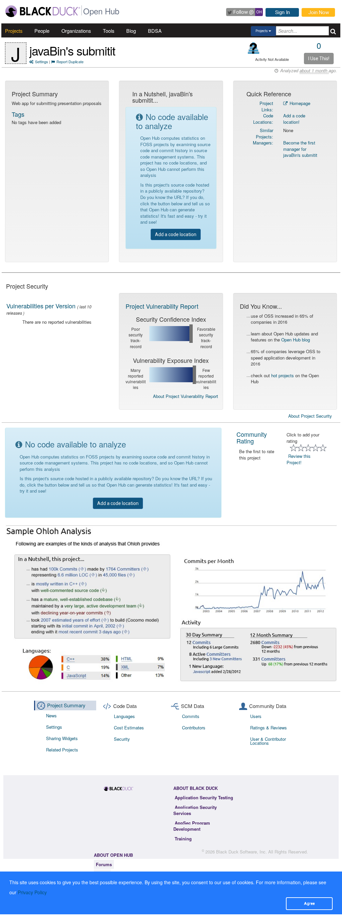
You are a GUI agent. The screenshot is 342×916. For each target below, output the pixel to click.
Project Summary (66, 705)
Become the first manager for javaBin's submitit (300, 148)
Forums (104, 864)
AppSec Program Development (191, 826)
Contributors (193, 727)
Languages (124, 716)
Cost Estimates (129, 727)
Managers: (263, 142)
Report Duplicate (69, 61)
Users (256, 716)
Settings (41, 61)
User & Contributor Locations (268, 741)
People (41, 30)
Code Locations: (263, 118)
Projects (13, 30)
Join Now (318, 12)
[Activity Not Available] (254, 48)
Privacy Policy (32, 892)
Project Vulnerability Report (162, 306)
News (51, 715)
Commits (190, 716)
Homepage (299, 103)
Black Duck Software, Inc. (241, 851)
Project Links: (266, 106)
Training (183, 838)
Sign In (282, 12)
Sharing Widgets (62, 738)
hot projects (282, 375)
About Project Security (310, 416)
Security (122, 739)
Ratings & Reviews (268, 727)
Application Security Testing (204, 797)
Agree (309, 903)
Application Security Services (195, 810)
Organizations (76, 30)
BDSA (155, 30)
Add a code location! (294, 118)
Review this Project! (299, 459)
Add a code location (175, 234)
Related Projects (62, 749)
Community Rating (251, 437)
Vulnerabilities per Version (40, 305)
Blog (131, 30)
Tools (108, 30)
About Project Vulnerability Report (185, 396)
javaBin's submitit (72, 50)
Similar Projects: (264, 133)
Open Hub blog (295, 339)
